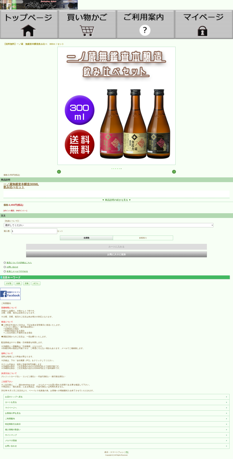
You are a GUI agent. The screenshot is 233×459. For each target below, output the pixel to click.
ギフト (35, 283)
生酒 (18, 283)
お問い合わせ (12, 267)
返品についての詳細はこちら (19, 263)
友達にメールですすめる (17, 271)
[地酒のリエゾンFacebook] (10, 294)
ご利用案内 (10, 419)
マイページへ (11, 408)
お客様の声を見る (13, 413)
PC (127, 452)
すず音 (8, 283)
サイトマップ (11, 435)
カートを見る (11, 402)
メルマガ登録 (11, 440)
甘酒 (26, 283)
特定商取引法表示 (13, 424)
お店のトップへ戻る (14, 397)
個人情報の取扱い (13, 430)
